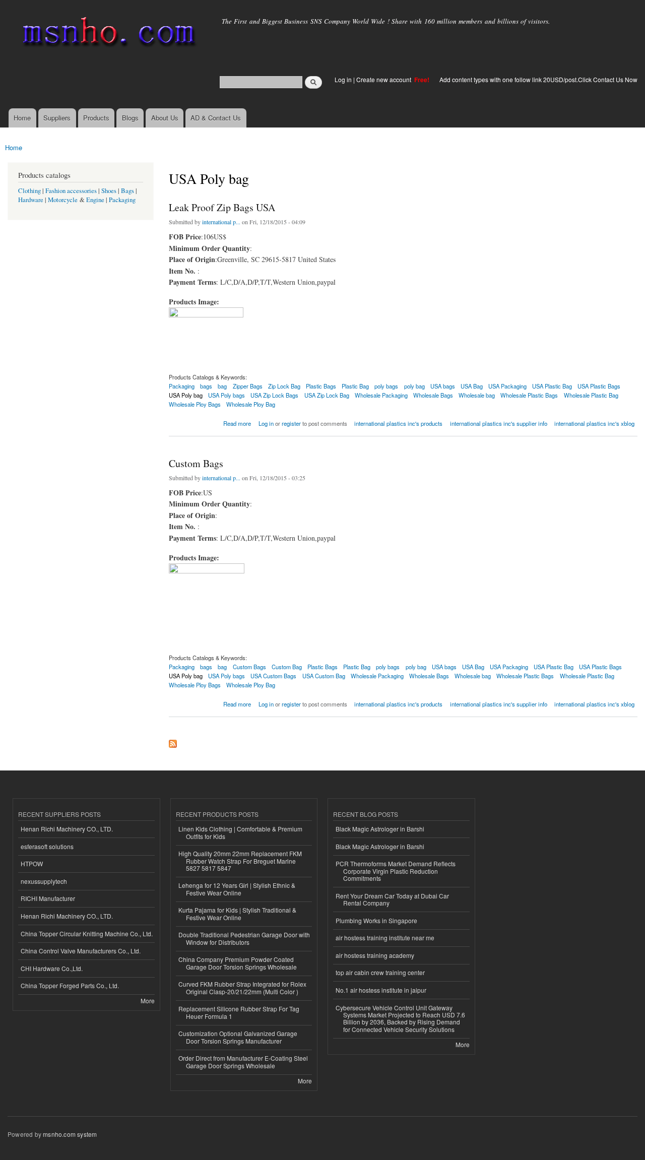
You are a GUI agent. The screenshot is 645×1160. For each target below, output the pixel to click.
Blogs (130, 117)
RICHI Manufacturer (48, 898)
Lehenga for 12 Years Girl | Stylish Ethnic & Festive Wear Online (236, 888)
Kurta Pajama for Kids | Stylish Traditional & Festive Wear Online (237, 913)
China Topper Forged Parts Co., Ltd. (70, 985)
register (291, 423)
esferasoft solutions (47, 846)
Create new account (384, 79)
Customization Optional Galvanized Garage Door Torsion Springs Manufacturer (237, 1037)
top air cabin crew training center (380, 972)
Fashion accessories (71, 190)
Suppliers (57, 117)
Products (96, 117)
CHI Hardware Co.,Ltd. (52, 968)
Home (22, 117)
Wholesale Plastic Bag (591, 395)
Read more (237, 422)
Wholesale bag (477, 395)
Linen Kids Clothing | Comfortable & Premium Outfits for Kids (240, 832)
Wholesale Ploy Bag (250, 404)
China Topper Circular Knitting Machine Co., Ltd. (87, 933)
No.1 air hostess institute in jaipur (381, 990)
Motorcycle (63, 200)
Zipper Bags (248, 386)
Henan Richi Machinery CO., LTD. (67, 828)
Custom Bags (196, 463)
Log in (343, 79)
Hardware (30, 200)
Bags (127, 190)
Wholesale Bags (433, 395)
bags (206, 386)
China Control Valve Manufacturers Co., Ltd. (81, 950)
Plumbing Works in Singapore (376, 920)
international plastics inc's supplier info (498, 423)
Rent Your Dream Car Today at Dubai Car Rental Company (392, 899)
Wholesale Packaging (381, 395)
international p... (221, 222)
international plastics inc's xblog (594, 423)
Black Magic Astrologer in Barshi (380, 828)
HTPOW (32, 863)
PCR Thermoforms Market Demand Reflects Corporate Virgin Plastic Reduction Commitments (396, 870)
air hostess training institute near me (385, 937)
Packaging (122, 200)
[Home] (107, 34)
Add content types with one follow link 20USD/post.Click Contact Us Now (538, 79)
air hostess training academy (375, 955)
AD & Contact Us (215, 117)
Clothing (29, 190)
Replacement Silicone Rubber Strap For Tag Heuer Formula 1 (238, 1012)
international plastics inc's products (398, 423)
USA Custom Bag (323, 676)
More (148, 1000)
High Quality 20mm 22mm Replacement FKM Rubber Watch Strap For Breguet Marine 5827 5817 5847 (240, 860)
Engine (95, 200)
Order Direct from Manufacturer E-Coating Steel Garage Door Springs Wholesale (243, 1061)
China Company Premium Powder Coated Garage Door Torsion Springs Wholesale (237, 963)
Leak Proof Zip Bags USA (222, 207)
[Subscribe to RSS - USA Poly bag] (173, 741)
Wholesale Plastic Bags (529, 395)
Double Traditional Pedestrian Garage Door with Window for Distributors (244, 938)
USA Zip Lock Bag (326, 395)
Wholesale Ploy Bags (195, 404)
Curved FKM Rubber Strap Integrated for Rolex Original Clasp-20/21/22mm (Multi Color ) (242, 987)
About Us (164, 117)
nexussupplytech (44, 881)
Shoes (108, 190)
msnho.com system (70, 1134)
